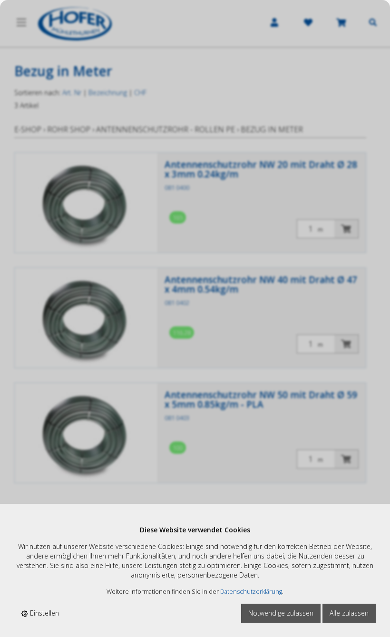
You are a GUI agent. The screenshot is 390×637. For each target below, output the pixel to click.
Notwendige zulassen (280, 612)
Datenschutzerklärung (251, 592)
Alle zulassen (349, 612)
